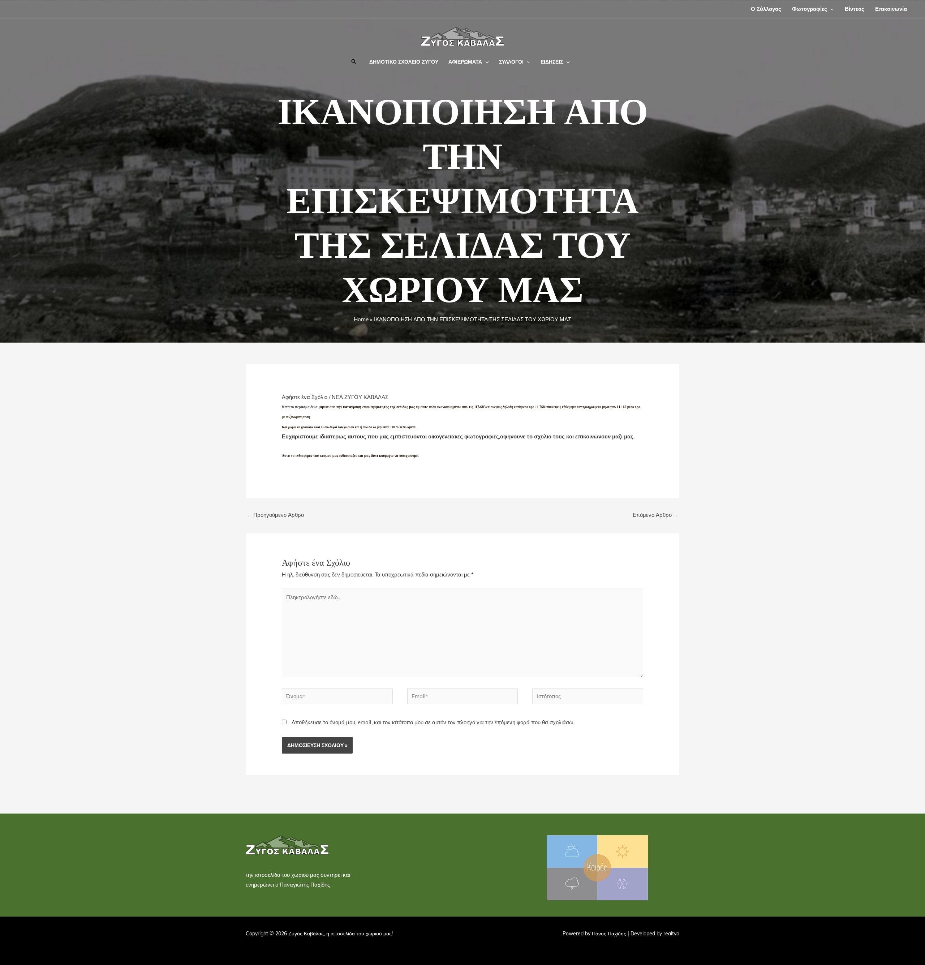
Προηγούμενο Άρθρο (275, 514)
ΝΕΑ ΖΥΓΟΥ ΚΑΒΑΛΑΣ (360, 397)
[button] (830, 8)
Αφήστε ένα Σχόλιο (304, 397)
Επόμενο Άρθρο (656, 514)
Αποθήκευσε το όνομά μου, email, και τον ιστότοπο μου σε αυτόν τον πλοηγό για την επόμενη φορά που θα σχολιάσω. (433, 722)
